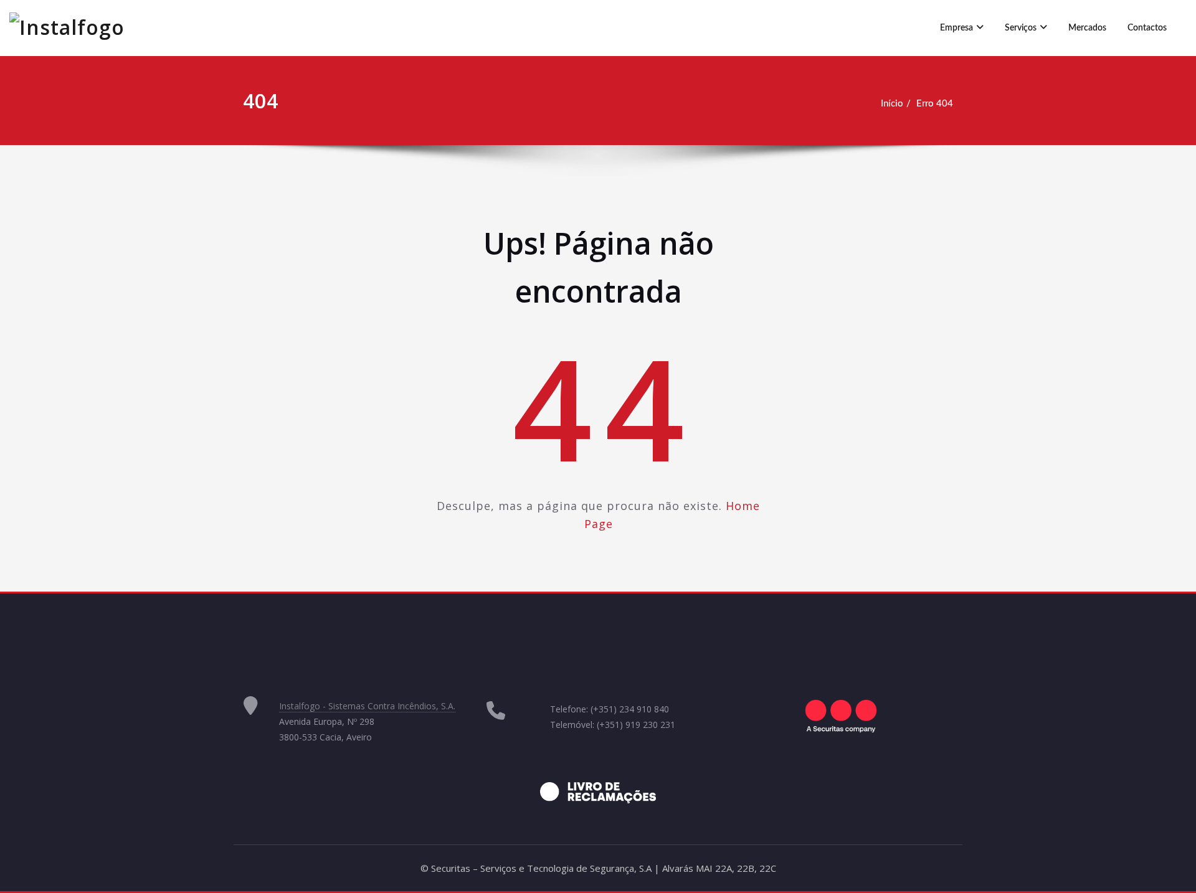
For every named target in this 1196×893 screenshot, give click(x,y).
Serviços (1021, 28)
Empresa (956, 28)
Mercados (1087, 28)
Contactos (1147, 28)
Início (892, 103)
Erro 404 (934, 103)
